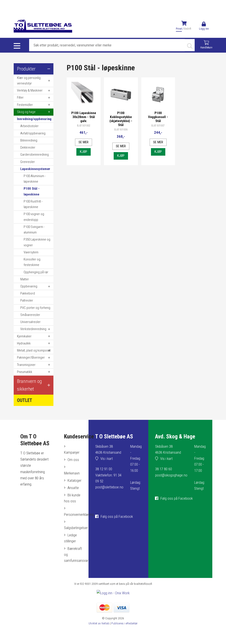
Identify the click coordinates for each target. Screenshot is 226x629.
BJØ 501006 (121, 129)
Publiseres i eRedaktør (124, 623)
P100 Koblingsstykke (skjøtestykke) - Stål (120, 119)
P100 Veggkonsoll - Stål (158, 117)
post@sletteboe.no (109, 487)
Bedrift (187, 28)
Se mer (84, 142)
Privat (179, 28)
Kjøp (83, 152)
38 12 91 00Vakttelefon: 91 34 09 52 (108, 475)
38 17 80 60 (163, 469)
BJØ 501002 (83, 125)
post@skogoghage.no (171, 475)
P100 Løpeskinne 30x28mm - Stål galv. (83, 117)
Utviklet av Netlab (99, 623)
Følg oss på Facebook (117, 516)
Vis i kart (106, 458)
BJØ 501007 (158, 125)
